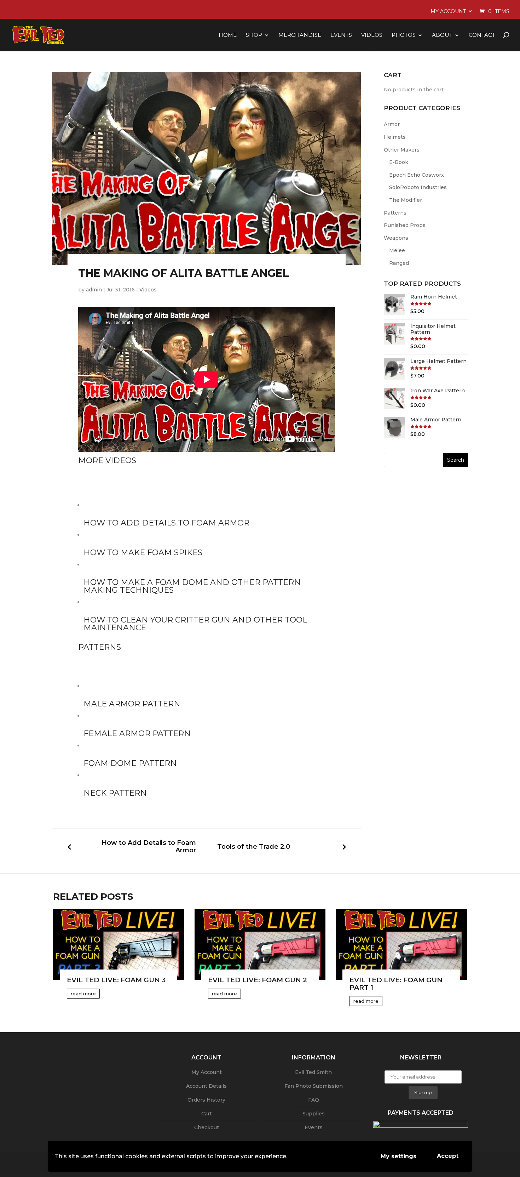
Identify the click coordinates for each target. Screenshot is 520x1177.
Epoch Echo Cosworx (416, 175)
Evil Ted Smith (313, 1072)
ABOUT (442, 35)
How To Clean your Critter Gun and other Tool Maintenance (195, 623)
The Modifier (405, 200)
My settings (398, 1156)
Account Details (206, 1086)
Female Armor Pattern (137, 733)
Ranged (399, 263)
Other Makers (402, 150)
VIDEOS (371, 35)
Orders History (206, 1100)
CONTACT (482, 35)
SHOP (254, 35)
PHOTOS (404, 35)
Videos (148, 289)
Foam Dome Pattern (130, 763)
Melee (397, 250)
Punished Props (405, 225)
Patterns (395, 213)
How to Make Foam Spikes (142, 552)
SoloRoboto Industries (418, 187)
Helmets (395, 137)
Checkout (206, 1127)
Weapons (396, 238)
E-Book (398, 162)
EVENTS (341, 35)
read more (83, 993)
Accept (447, 1156)
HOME (228, 35)
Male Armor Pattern (131, 704)
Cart (206, 1113)
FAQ (313, 1100)
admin (94, 289)
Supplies (313, 1113)
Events (314, 1127)
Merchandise (299, 35)
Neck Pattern (115, 793)
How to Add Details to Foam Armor (166, 523)
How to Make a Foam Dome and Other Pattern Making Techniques (192, 586)
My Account (448, 11)
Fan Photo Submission (313, 1086)
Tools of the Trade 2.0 (253, 847)
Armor (392, 124)
